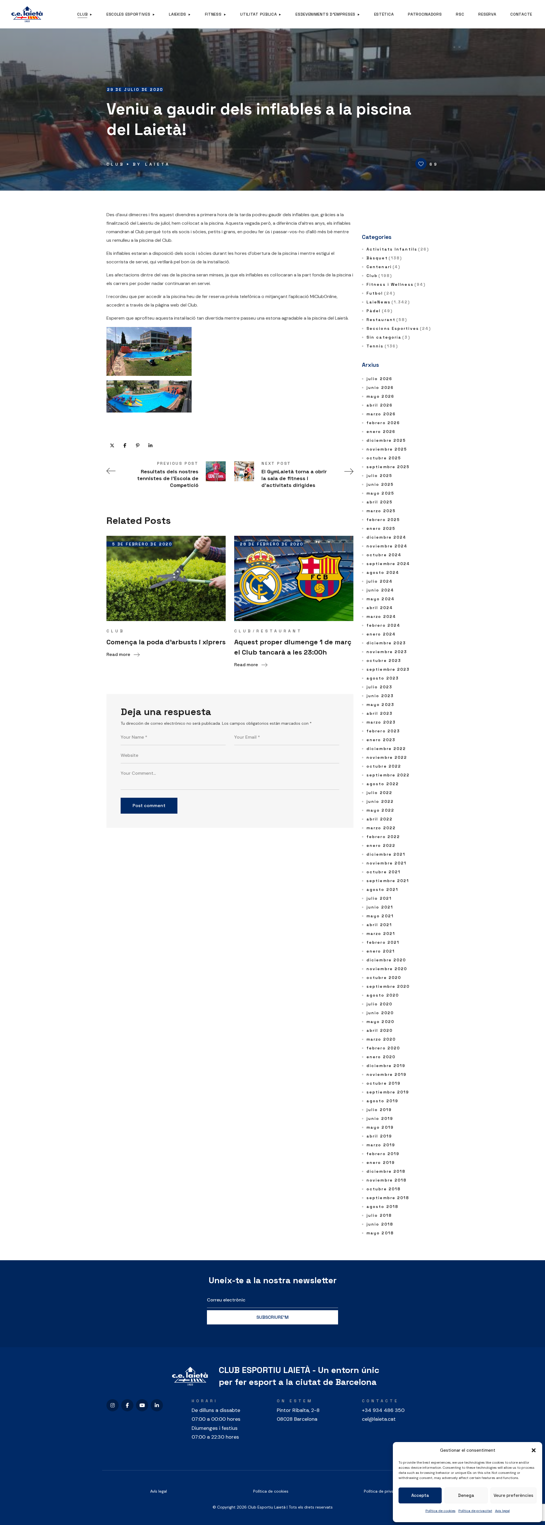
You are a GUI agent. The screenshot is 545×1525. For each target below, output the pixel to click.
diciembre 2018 (385, 1171)
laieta (157, 164)
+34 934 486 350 (383, 1410)
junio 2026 (380, 387)
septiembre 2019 (387, 1092)
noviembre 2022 (386, 757)
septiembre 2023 (388, 669)
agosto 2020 (382, 995)
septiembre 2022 (388, 775)
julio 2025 (379, 475)
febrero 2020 (383, 1048)
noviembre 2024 (386, 546)
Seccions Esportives (398, 328)
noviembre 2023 (386, 651)
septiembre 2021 (387, 880)
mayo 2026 (380, 396)
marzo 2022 (381, 827)
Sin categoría (388, 337)
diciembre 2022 (386, 748)
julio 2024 (379, 581)
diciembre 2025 (386, 440)
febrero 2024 (383, 625)
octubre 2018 (383, 1188)
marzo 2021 (380, 933)
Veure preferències (513, 1495)
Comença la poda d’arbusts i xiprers (166, 642)
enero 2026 (380, 431)
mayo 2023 (380, 704)
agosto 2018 (382, 1206)
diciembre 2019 (385, 1065)
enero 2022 (380, 845)
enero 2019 (380, 1162)
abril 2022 (379, 819)
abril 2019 (379, 1136)
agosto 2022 (382, 783)
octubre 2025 (383, 458)
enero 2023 (380, 739)
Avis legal (502, 1511)
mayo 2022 (380, 810)
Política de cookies (440, 1511)
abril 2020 (379, 1030)
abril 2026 (379, 405)
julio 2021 (379, 898)
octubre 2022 (383, 766)
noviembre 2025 (386, 449)
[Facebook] (127, 1405)
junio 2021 (379, 907)
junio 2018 (379, 1224)
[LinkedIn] (157, 1405)
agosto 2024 (382, 572)
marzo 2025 (381, 510)
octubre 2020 (383, 977)
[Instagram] (112, 1405)
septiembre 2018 (387, 1197)
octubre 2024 (383, 554)
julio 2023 (379, 686)
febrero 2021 (382, 942)
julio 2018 (379, 1215)
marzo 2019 (380, 1144)
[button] (533, 1450)
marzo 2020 (381, 1039)
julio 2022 (379, 792)
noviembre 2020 (386, 968)
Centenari (383, 266)
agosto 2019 (382, 1100)
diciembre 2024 (386, 537)
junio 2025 (380, 484)
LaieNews (388, 302)
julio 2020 (379, 1004)
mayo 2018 (380, 1233)
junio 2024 (380, 590)
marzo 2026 (381, 413)
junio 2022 (380, 801)
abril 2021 (379, 924)
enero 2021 (380, 951)
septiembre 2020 (388, 986)
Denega (466, 1495)
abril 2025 (379, 502)
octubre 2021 (383, 871)
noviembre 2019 (386, 1074)
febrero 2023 (383, 731)
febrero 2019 (382, 1153)
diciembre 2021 (385, 854)
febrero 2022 (383, 836)
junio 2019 (379, 1118)
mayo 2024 (380, 598)
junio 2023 (380, 695)
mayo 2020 (380, 1021)
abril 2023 (379, 713)
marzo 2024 (381, 616)
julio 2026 (379, 378)
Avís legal (158, 1491)
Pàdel (379, 310)
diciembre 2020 (386, 960)
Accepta (420, 1495)
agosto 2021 (382, 889)
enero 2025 (380, 528)
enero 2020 (380, 1056)
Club (115, 164)
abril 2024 (379, 607)
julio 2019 (379, 1109)
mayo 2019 (380, 1127)
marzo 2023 (381, 722)
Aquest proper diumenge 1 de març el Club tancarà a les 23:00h (292, 647)
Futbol (380, 293)
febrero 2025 (383, 519)
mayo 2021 (380, 915)
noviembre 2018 (386, 1180)
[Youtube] (142, 1405)
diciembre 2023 (386, 642)
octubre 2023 (383, 660)
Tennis (382, 346)
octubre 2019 (383, 1083)
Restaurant (279, 631)
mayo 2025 (380, 493)
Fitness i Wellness (395, 284)
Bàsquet (384, 258)
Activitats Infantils (397, 249)
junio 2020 (380, 1012)
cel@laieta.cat (379, 1419)
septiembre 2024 (388, 563)
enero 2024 (381, 634)
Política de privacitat (475, 1511)
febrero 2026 (383, 422)
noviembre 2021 (386, 863)
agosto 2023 (382, 678)
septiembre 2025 (388, 466)
